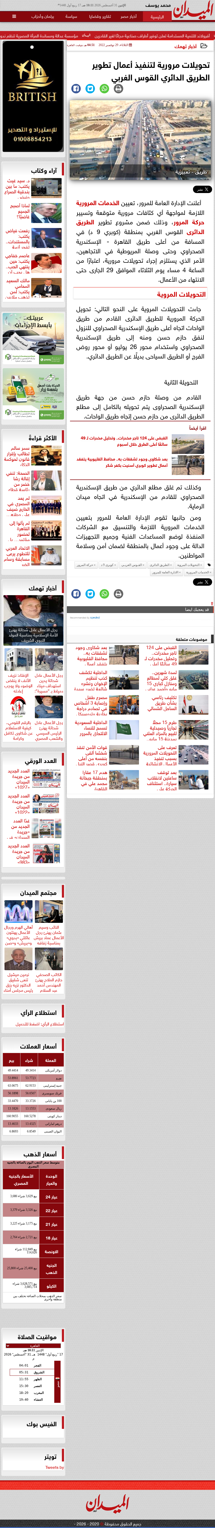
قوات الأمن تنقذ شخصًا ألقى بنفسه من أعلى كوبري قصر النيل (91, 754)
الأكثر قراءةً (43, 437)
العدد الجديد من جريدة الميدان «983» (19, 853)
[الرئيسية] (157, 16)
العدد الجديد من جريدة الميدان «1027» (19, 778)
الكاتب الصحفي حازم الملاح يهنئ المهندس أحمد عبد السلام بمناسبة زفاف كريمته (48, 986)
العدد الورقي (41, 760)
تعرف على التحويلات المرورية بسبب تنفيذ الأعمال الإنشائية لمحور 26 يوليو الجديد (176, 754)
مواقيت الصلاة (37, 1336)
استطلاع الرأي (39, 1011)
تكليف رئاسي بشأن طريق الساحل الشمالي (162, 703)
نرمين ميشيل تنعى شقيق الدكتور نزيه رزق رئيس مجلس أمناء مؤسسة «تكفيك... (18, 986)
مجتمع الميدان (38, 892)
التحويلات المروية (181, 293)
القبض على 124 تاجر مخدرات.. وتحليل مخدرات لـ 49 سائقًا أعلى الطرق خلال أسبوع (124, 440)
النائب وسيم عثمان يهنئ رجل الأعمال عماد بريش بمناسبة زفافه (49, 934)
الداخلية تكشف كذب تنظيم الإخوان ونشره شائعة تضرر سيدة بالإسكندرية (107, 679)
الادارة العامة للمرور (165, 572)
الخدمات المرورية (97, 202)
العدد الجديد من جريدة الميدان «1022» (19, 803)
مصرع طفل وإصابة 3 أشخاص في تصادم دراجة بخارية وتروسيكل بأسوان (107, 704)
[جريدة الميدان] (33, 98)
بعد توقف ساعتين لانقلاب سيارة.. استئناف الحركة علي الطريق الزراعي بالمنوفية (178, 779)
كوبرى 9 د (107, 565)
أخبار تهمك (186, 45)
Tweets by (54, 1466)
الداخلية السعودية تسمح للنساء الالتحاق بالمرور (91, 728)
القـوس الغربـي (131, 565)
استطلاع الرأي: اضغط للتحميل (40, 1023)
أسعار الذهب (40, 1153)
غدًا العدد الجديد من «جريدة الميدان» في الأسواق (35, 828)
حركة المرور (189, 221)
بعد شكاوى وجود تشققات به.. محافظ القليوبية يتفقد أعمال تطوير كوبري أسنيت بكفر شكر (122, 461)
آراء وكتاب (44, 169)
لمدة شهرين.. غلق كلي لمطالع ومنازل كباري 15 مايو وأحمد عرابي (161, 679)
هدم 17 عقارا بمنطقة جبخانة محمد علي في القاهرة (93, 779)
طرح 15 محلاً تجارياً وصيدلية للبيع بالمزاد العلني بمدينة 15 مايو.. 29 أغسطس (176, 729)
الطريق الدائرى (159, 565)
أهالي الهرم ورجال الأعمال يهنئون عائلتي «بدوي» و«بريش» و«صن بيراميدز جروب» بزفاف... (18, 939)
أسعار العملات (38, 1045)
